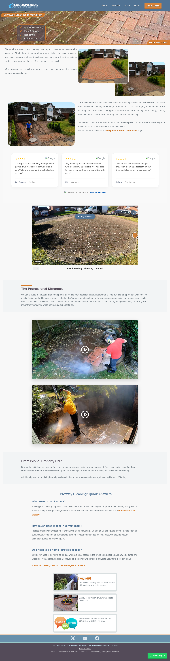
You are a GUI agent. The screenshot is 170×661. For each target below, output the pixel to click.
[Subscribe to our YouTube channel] (85, 639)
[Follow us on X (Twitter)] (73, 639)
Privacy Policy (85, 649)
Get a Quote (153, 5)
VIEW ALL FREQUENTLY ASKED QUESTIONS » (58, 565)
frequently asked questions (121, 130)
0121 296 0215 (158, 42)
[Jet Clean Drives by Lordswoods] (23, 6)
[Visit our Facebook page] (97, 639)
